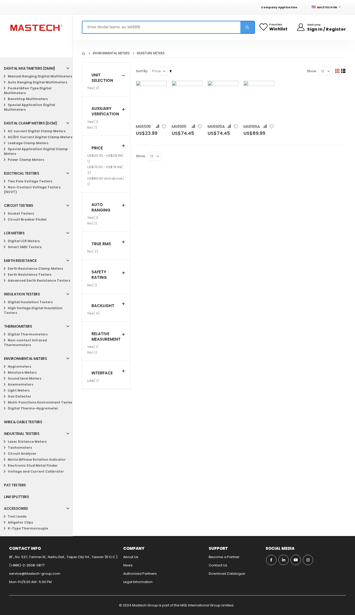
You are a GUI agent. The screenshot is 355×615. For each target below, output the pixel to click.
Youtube (296, 560)
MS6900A (216, 126)
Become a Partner (224, 556)
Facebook (271, 560)
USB (93, 380)
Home (84, 53)
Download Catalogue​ (227, 573)
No (92, 127)
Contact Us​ (218, 565)
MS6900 (179, 126)
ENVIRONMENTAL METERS (111, 53)
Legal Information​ (138, 581)
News (128, 565)
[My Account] (301, 27)
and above (104, 181)
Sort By (141, 71)
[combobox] (168, 27)
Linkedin (283, 560)
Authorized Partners (140, 573)
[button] (164, 126)
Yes (94, 87)
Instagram (308, 560)
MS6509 (143, 126)
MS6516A (252, 126)
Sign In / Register (326, 29)
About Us (130, 556)
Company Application (279, 7)
